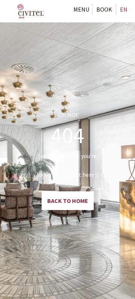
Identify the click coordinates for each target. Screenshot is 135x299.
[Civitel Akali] (30, 11)
